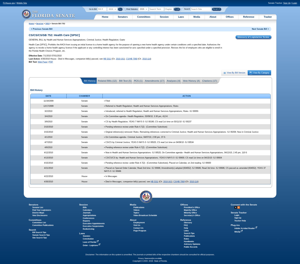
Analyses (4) (173, 81)
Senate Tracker (239, 212)
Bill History (90, 81)
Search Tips (189, 233)
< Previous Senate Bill (41, 29)
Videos (136, 210)
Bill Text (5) (125, 81)
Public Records (191, 247)
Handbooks (189, 241)
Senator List (37, 207)
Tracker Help (240, 221)
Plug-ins (235, 225)
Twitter (235, 207)
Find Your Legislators (41, 210)
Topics (136, 213)
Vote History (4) (191, 81)
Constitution (88, 239)
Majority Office (190, 210)
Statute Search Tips (41, 235)
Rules (186, 239)
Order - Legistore (90, 245)
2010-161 (120, 59)
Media (196, 16)
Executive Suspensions (93, 226)
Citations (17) (209, 81)
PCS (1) (138, 81)
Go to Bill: (93, 9)
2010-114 (146, 59)
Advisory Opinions (192, 244)
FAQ (186, 225)
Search (187, 9)
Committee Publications (43, 225)
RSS (238, 207)
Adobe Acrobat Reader (244, 228)
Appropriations (89, 215)
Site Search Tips (39, 238)
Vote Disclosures (40, 215)
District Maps (38, 213)
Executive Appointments (94, 223)
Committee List (39, 223)
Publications (138, 207)
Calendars (87, 210)
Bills (85, 207)
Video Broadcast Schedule (145, 215)
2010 (47, 24)
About (213, 16)
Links (186, 231)
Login (294, 3)
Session (164, 16)
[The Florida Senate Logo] (48, 14)
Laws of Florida (90, 242)
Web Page (42, 62)
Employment (139, 223)
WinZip (237, 232)
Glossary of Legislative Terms (253, 37)
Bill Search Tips (39, 232)
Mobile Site (22, 3)
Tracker (268, 16)
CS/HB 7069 (131, 59)
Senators (123, 16)
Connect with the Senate (244, 204)
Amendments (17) (154, 81)
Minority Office (190, 213)
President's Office (192, 207)
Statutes (86, 236)
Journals (87, 213)
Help (186, 228)
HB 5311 (107, 59)
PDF (51, 62)
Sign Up (286, 3)
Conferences (88, 218)
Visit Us (136, 225)
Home (105, 16)
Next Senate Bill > (260, 29)
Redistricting (88, 229)
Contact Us (138, 228)
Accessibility (157, 258)
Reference (248, 16)
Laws (181, 16)
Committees (143, 16)
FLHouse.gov (9, 3)
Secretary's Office (192, 215)
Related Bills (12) (107, 81)
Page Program (139, 231)
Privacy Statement (145, 258)
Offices (230, 16)
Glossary (188, 223)
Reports (86, 221)
